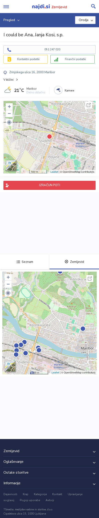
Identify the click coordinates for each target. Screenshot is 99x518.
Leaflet (54, 171)
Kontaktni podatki (28, 59)
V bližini (8, 80)
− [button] (9, 113)
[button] (9, 122)
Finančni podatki (75, 59)
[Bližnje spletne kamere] (58, 90)
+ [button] (9, 106)
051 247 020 (52, 49)
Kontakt (57, 494)
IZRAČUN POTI (49, 185)
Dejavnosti (10, 494)
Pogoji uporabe (30, 500)
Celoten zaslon (88, 105)
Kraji (25, 494)
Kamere (69, 90)
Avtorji (50, 500)
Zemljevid (77, 262)
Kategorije (40, 494)
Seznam (27, 262)
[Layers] (11, 166)
